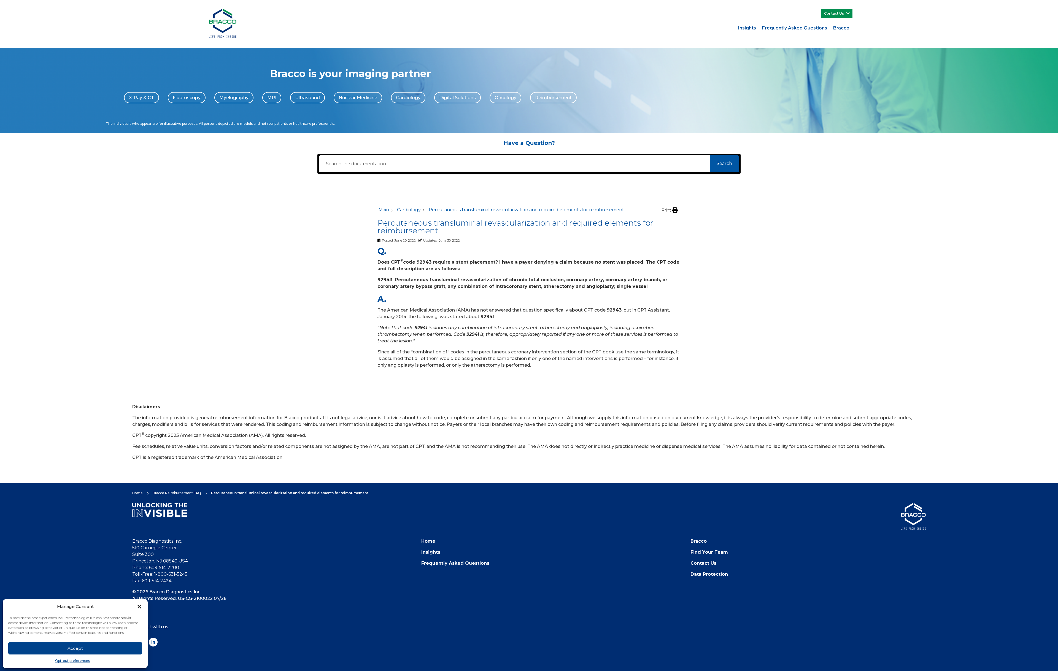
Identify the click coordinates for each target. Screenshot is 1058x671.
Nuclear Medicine (358, 97)
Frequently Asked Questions (794, 28)
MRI (271, 97)
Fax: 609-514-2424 (151, 580)
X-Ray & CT (141, 97)
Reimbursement (553, 97)
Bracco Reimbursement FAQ (177, 493)
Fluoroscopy (187, 97)
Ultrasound (307, 97)
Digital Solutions (457, 97)
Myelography (234, 97)
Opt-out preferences (72, 661)
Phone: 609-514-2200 (155, 567)
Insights (747, 28)
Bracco (841, 28)
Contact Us (834, 13)
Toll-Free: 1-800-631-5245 (159, 574)
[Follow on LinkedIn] (153, 642)
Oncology (505, 97)
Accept (75, 648)
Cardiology (408, 97)
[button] (139, 606)
